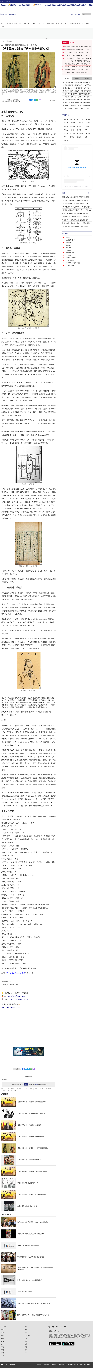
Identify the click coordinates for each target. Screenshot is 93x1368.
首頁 (2, 23)
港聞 (25, 23)
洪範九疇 (48, 1088)
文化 (66, 23)
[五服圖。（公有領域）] (28, 464)
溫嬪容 (72, 137)
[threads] (57, 1326)
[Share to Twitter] (32, 100)
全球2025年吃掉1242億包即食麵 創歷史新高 (78, 94)
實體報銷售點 (12, 14)
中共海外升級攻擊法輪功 (73, 263)
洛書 (41, 1088)
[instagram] (49, 1326)
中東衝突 (68, 247)
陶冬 (65, 137)
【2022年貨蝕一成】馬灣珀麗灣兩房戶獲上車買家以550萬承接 (78, 61)
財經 (38, 23)
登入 (26, 1084)
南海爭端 (68, 245)
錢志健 (66, 123)
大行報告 (68, 255)
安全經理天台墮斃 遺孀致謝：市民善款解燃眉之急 (78, 67)
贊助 (72, 14)
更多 (86, 137)
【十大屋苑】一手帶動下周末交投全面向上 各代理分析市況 (78, 52)
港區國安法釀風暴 (71, 258)
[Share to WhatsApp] (37, 100)
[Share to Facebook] (30, 100)
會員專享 (10, 23)
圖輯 (26, 1350)
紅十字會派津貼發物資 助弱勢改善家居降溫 (77, 64)
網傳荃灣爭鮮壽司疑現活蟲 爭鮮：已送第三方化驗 (78, 70)
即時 (15, 23)
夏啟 (4, 1090)
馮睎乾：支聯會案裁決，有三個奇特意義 (78, 91)
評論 (52, 23)
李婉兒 (73, 133)
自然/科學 (72, 23)
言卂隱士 (81, 133)
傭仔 (72, 130)
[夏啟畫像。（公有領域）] (29, 670)
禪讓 (31, 1088)
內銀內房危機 (70, 252)
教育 (87, 23)
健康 (61, 23)
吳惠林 (66, 133)
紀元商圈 (77, 14)
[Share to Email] (40, 100)
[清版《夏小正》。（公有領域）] (28, 543)
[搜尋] (92, 14)
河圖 (25, 1088)
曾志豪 (66, 119)
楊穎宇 (81, 126)
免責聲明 (54, 1364)
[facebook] (53, 1326)
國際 (34, 23)
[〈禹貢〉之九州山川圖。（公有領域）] (28, 308)
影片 (2, 1329)
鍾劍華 (73, 119)
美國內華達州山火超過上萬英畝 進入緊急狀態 (78, 46)
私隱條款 (61, 1364)
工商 (26, 1353)
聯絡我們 (46, 1364)
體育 (83, 23)
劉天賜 (81, 119)
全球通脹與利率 (70, 240)
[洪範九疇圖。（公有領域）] (28, 224)
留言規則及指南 (4, 1079)
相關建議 (39, 1364)
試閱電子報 (3, 14)
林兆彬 (66, 130)
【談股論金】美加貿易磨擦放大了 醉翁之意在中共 (78, 55)
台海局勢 (68, 242)
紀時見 (68, 237)
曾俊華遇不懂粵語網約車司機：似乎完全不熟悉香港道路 (78, 85)
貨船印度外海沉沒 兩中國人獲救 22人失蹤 (77, 49)
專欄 (48, 23)
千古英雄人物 (12, 1090)
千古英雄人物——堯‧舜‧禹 (14, 1088)
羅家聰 (88, 123)
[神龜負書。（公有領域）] (28, 165)
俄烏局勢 (68, 250)
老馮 (88, 133)
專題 (2, 1350)
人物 (2, 1355)
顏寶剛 (73, 126)
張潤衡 (79, 130)
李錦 (86, 130)
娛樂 (2, 26)
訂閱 (36, 1084)
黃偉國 (66, 126)
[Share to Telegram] (35, 100)
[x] (61, 1326)
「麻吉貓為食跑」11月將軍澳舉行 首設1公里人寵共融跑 (78, 73)
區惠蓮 (66, 140)
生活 (57, 23)
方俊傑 (88, 119)
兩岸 (29, 23)
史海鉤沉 (9, 41)
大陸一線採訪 (70, 260)
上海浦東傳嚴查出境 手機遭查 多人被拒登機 (78, 83)
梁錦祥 (73, 123)
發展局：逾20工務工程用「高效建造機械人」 (78, 97)
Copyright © (70, 1364)
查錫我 (79, 137)
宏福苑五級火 (70, 265)
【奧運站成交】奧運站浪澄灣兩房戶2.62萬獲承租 (78, 58)
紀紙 (78, 23)
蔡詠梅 (88, 126)
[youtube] (65, 1326)
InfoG (43, 23)
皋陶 (36, 1088)
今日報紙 (3, 1326)
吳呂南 (81, 123)
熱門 (20, 23)
